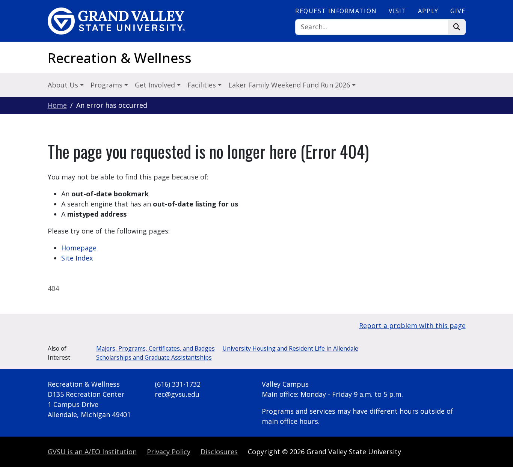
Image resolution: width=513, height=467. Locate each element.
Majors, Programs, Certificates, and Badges (155, 348)
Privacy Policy (168, 451)
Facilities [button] (202, 84)
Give (457, 11)
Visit (397, 11)
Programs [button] (107, 84)
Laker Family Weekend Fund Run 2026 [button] (290, 84)
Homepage (79, 247)
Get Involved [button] (156, 84)
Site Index (77, 257)
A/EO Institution (92, 451)
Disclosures (219, 451)
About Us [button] (64, 84)
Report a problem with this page (412, 325)
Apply (428, 11)
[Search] (457, 27)
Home (57, 105)
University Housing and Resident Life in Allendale (290, 348)
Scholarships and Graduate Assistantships (154, 357)
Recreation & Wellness (120, 58)
